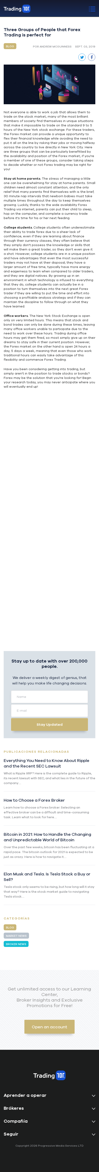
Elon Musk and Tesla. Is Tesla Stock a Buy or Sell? (47, 877)
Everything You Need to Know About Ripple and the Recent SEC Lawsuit (46, 763)
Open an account (49, 1026)
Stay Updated (50, 724)
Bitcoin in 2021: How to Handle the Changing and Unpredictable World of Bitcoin (47, 837)
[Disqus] (49, 468)
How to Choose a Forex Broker (34, 800)
